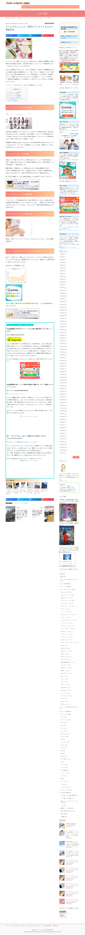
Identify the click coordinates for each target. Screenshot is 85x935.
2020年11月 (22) (63, 447)
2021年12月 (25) (63, 410)
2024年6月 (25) (63, 326)
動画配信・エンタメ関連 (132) (67, 808)
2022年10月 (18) (63, 382)
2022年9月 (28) (63, 385)
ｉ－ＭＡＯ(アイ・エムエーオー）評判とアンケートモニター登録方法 (9, 491)
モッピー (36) (63, 722)
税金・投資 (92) (64, 813)
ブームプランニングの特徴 (12, 93)
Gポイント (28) (64, 745)
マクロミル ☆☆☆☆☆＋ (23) (67, 595)
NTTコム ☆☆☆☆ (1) (66, 609)
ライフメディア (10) (65, 742)
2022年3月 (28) (63, 402)
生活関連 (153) (64, 816)
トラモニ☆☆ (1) (64, 679)
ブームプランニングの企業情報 (13, 92)
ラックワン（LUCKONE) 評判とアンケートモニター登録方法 (37, 491)
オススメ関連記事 (12, 100)
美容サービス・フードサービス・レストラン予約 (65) (69, 802)
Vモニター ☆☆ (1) (65, 684)
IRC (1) (62, 778)
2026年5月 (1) (63, 262)
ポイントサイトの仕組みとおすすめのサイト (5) (69, 707)
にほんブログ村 (63, 917)
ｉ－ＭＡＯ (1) (64, 784)
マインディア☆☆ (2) (65, 693)
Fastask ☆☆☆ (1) (65, 670)
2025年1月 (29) (63, 307)
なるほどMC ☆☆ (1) (65, 687)
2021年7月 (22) (63, 424)
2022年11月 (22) (63, 380)
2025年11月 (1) (63, 279)
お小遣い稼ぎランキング (64, 913)
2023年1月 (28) (63, 374)
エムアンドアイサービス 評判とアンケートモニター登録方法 (16, 491)
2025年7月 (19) (63, 290)
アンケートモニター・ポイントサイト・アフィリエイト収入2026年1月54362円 (72, 893)
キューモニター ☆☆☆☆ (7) (67, 603)
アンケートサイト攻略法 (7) (65, 586)
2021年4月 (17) (63, 433)
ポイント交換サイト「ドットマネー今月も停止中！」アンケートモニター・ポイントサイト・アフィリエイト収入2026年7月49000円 (72, 834)
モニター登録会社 (24, 503)
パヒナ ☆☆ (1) (64, 681)
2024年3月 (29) (63, 335)
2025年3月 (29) (63, 301)
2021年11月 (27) (63, 413)
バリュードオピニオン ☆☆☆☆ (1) (68, 620)
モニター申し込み (25, 239)
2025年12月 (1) (63, 276)
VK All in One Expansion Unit (46, 931)
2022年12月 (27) (63, 377)
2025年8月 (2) (63, 287)
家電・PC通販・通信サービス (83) (68, 811)
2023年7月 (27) (63, 357)
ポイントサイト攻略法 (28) (65, 711)
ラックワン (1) (64, 775)
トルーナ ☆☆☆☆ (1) (66, 617)
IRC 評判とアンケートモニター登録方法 (44, 490)
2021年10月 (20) (63, 416)
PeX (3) (62, 761)
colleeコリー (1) (64, 756)
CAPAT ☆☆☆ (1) (65, 653)
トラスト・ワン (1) (65, 773)
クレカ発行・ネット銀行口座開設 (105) (69, 795)
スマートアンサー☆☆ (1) (66, 695)
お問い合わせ (75, 6)
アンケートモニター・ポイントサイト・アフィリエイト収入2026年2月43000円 (72, 885)
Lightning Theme (37, 931)
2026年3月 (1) (63, 268)
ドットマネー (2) (64, 764)
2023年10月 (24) (63, 349)
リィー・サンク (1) (65, 781)
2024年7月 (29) (63, 324)
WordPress (30, 931)
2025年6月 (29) (63, 293)
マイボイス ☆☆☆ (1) (66, 659)
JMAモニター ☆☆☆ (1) (66, 651)
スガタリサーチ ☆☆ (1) (66, 673)
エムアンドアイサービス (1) (66, 789)
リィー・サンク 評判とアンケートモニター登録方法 (23, 491)
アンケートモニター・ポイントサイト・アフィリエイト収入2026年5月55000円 (72, 862)
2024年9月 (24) (63, 318)
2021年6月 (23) (63, 427)
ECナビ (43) (63, 725)
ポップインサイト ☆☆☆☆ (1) (67, 606)
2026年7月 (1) (63, 256)
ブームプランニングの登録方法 (13, 97)
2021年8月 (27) (63, 422)
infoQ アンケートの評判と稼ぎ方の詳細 (69, 101)
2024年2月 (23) (63, 338)
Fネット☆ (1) (63, 698)
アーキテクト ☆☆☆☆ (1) (66, 637)
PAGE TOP (82, 906)
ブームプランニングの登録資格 (13, 95)
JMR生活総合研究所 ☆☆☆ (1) (67, 662)
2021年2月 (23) (63, 438)
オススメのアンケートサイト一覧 (52, 6)
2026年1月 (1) (63, 273)
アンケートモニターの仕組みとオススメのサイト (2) (69, 580)
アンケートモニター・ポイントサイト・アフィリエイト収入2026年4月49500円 (72, 869)
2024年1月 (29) (63, 340)
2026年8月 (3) (63, 254)
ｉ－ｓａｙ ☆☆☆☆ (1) (66, 611)
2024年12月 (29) (63, 310)
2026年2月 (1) (63, 270)
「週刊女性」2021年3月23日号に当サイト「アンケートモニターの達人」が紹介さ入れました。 (68, 501)
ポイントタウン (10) (65, 733)
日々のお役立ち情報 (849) (65, 792)
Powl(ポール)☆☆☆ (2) (65, 648)
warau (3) (63, 750)
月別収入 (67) (62, 576)
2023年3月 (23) (63, 368)
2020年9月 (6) (63, 452)
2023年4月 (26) (63, 366)
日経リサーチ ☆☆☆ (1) (66, 667)
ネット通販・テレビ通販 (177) (67, 798)
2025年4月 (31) (63, 298)
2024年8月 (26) (63, 321)
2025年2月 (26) (63, 304)
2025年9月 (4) (63, 284)
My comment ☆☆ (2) (65, 690)
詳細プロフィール (63, 480)
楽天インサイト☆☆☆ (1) (66, 656)
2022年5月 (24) (63, 396)
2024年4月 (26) (63, 332)
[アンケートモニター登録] (69, 141)
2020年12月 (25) (63, 444)
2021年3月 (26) (63, 436)
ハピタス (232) (64, 717)
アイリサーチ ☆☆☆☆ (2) (66, 623)
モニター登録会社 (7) (64, 770)
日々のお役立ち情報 (65, 6)
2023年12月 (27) (63, 343)
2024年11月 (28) (63, 312)
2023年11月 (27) (63, 346)
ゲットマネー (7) (64, 731)
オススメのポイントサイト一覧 (35, 6)
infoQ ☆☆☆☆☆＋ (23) (66, 592)
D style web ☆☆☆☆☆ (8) (67, 597)
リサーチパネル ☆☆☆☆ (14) (67, 600)
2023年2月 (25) (63, 371)
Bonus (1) (63, 753)
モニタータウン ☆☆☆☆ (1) (67, 625)
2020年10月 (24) (63, 450)
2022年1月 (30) (63, 408)
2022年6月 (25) (63, 394)
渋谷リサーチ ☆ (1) (65, 704)
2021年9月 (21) (63, 419)
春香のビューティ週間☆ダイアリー (68, 489)
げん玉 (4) (63, 739)
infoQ (14, 259)
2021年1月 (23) (63, 441)
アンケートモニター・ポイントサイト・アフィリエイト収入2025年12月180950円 (72, 901)
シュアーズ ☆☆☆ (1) (66, 665)
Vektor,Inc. (55, 931)
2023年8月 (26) (63, 354)
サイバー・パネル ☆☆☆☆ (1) (67, 628)
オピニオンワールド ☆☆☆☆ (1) (68, 614)
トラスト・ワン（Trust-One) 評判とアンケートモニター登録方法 (30, 491)
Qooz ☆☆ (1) (64, 676)
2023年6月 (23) (63, 360)
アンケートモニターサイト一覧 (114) (67, 589)
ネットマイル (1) (64, 767)
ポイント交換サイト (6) (65, 759)
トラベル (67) (63, 805)
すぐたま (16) (63, 747)
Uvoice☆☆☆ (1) (64, 645)
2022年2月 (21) (63, 405)
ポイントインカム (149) (66, 719)
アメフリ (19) (63, 728)
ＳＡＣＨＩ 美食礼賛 (65, 486)
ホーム (25, 6)
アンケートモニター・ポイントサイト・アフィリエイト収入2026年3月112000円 (72, 877)
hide (19, 89)
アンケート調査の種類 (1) (65, 583)
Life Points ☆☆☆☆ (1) (66, 631)
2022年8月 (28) (63, 388)
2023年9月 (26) (63, 352)
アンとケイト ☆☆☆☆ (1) (66, 634)
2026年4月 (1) (63, 265)
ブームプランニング (49, 23)
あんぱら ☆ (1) (64, 701)
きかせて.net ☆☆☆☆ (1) (66, 639)
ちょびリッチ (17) (64, 736)
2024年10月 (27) (63, 315)
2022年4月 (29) (63, 399)
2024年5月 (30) (63, 329)
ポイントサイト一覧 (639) (65, 714)
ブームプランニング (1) (66, 787)
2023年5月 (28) (63, 363)
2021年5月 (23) (63, 430)
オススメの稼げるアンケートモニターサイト (16, 98)
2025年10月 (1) (63, 282)
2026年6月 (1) (63, 259)
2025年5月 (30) (63, 296)
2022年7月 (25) (63, 391)
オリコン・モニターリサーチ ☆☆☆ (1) (69, 642)
